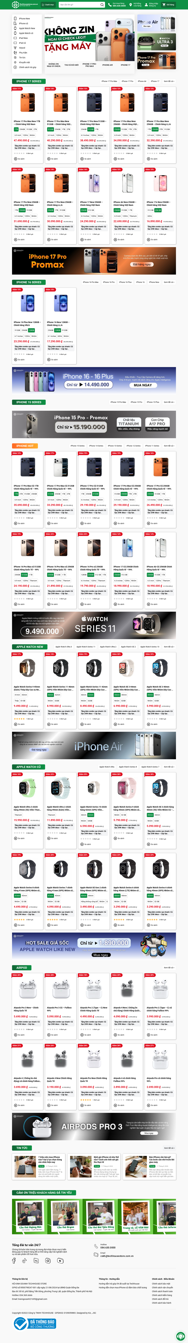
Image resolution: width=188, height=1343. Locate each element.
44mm (117, 695)
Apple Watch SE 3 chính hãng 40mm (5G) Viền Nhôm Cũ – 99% (160, 808)
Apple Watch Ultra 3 (64, 647)
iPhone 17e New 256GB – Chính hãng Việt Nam (158, 203)
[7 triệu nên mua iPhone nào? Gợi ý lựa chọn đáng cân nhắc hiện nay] (25, 1166)
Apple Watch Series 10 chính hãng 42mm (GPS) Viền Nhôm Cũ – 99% (93, 808)
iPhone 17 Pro (127, 81)
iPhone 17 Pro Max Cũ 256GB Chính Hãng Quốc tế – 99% (127, 487)
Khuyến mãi (24, 62)
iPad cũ (22, 43)
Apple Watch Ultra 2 (108, 647)
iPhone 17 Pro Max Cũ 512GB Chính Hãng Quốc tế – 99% (60, 487)
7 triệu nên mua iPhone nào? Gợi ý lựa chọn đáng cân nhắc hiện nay (50, 1159)
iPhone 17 (155, 81)
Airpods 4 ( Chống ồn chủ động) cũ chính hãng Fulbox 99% (27, 1080)
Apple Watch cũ (26, 33)
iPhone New (24, 18)
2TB (35, 129)
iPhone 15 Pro (136, 402)
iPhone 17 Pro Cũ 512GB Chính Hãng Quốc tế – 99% (92, 487)
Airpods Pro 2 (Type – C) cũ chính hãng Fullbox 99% (159, 1009)
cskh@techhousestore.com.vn (117, 1256)
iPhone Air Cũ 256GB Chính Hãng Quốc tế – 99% (159, 568)
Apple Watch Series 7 (150, 767)
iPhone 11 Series (152, 446)
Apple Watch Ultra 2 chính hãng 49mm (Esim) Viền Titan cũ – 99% (59, 808)
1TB (16, 129)
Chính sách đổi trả (160, 1299)
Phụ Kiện (23, 52)
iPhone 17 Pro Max (109, 81)
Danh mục (49, 5)
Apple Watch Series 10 (149, 647)
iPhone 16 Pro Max (90, 282)
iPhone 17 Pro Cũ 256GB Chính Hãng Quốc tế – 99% (159, 487)
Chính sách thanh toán (162, 1291)
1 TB (130, 210)
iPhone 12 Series (134, 446)
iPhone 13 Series (115, 446)
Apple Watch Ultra (106, 767)
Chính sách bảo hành (161, 1303)
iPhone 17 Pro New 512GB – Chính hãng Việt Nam (93, 122)
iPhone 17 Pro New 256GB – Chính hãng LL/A (60, 203)
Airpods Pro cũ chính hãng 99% (159, 1079)
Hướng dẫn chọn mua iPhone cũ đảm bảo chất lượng (123, 1287)
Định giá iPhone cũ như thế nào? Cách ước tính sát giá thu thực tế (106, 1159)
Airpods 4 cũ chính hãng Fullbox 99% (125, 1079)
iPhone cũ (23, 23)
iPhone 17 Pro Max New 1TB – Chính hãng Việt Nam (27, 122)
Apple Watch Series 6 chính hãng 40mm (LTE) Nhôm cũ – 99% (127, 889)
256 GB (158, 210)
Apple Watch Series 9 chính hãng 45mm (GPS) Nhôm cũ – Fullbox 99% (127, 808)
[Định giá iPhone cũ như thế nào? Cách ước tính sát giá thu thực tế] (81, 1166)
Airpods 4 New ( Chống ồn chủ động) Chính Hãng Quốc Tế (127, 1009)
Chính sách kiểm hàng (162, 1295)
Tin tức (22, 57)
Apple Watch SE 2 (128, 647)
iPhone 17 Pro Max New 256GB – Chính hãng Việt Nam (125, 123)
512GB (29, 129)
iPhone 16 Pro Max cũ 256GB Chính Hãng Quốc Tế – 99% (60, 568)
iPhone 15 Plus (153, 402)
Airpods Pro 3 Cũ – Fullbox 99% (59, 1009)
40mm (124, 695)
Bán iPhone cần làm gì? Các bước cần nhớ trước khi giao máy (161, 1159)
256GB (22, 129)
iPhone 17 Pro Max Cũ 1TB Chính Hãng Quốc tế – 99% (26, 487)
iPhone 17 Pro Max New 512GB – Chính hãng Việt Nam (58, 123)
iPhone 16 (140, 282)
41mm (17, 695)
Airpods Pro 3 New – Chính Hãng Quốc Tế (26, 1009)
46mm (50, 695)
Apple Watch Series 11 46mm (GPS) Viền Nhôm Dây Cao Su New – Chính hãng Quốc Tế (60, 688)
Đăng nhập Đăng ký (153, 4)
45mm (24, 695)
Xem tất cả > (169, 81)
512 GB (91, 210)
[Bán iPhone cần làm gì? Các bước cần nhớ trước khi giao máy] (136, 1166)
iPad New (23, 38)
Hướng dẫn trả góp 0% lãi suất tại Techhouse (119, 1284)
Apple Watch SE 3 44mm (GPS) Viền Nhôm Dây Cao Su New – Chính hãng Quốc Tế (127, 688)
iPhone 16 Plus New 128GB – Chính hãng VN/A (27, 323)
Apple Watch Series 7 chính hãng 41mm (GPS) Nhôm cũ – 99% (60, 889)
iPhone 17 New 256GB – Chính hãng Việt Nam (91, 203)
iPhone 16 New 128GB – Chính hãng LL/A (58, 323)
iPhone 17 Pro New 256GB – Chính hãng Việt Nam (27, 203)
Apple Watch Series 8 (128, 767)
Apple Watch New (27, 28)
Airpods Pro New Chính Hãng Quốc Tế (93, 1079)
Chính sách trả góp (27, 67)
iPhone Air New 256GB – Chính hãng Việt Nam (125, 203)
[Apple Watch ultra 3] (156, 41)
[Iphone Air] (156, 22)
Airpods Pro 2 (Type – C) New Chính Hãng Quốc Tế (93, 1009)
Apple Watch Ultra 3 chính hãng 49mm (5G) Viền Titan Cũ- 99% (27, 808)
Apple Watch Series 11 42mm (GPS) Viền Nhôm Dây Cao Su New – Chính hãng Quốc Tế (94, 688)
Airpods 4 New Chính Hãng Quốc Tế (59, 1079)
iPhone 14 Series (96, 446)
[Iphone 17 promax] (156, 60)
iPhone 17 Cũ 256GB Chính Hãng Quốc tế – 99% (126, 568)
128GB (31, 330)
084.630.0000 (108, 1247)
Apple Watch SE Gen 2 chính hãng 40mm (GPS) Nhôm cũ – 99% (94, 889)
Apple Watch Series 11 (86, 647)
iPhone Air (142, 81)
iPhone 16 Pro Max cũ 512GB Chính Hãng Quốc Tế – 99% (27, 568)
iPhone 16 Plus (125, 282)
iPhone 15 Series (78, 446)
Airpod (22, 48)
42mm (57, 695)
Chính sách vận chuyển (162, 1287)
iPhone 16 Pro (109, 282)
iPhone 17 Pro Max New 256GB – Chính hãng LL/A (159, 122)
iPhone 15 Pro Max (118, 402)
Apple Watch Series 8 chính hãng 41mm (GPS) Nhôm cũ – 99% (27, 889)
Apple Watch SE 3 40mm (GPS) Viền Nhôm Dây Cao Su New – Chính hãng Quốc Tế (160, 688)
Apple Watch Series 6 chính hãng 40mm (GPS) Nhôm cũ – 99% (160, 889)
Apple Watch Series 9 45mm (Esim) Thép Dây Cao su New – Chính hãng (27, 688)
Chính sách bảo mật (161, 1284)
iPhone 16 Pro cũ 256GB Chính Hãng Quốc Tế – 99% (92, 568)
